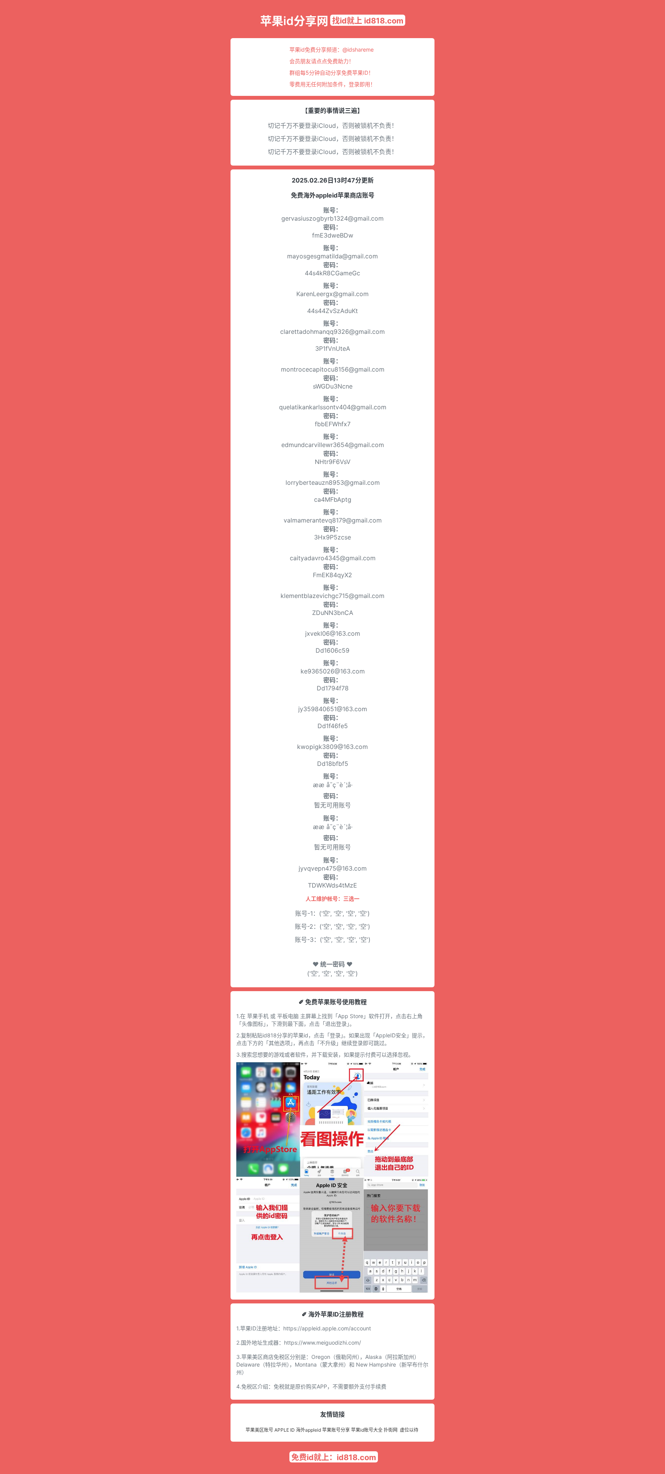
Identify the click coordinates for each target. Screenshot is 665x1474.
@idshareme (358, 49)
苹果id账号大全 (367, 1430)
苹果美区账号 (259, 1430)
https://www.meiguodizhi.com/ (322, 1342)
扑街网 (391, 1430)
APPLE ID (284, 1430)
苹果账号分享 (336, 1430)
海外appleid (308, 1430)
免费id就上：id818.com (333, 1457)
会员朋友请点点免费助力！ (321, 61)
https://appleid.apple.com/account (327, 1328)
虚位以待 (409, 1430)
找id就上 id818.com (367, 20)
